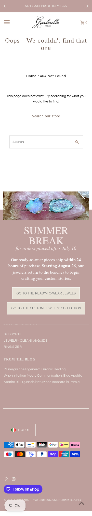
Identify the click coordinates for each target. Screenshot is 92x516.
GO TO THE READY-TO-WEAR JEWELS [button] (46, 293)
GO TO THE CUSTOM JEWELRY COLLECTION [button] (46, 308)
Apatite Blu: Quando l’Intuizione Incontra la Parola (41, 382)
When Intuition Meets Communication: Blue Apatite (43, 375)
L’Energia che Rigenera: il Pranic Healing (35, 369)
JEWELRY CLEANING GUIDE (26, 340)
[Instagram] (13, 480)
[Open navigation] (10, 22)
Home (31, 76)
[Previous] (5, 6)
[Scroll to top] (81, 503)
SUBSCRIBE (13, 334)
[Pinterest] (6, 480)
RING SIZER (13, 346)
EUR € (23, 430)
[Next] (87, 6)
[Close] (83, 197)
